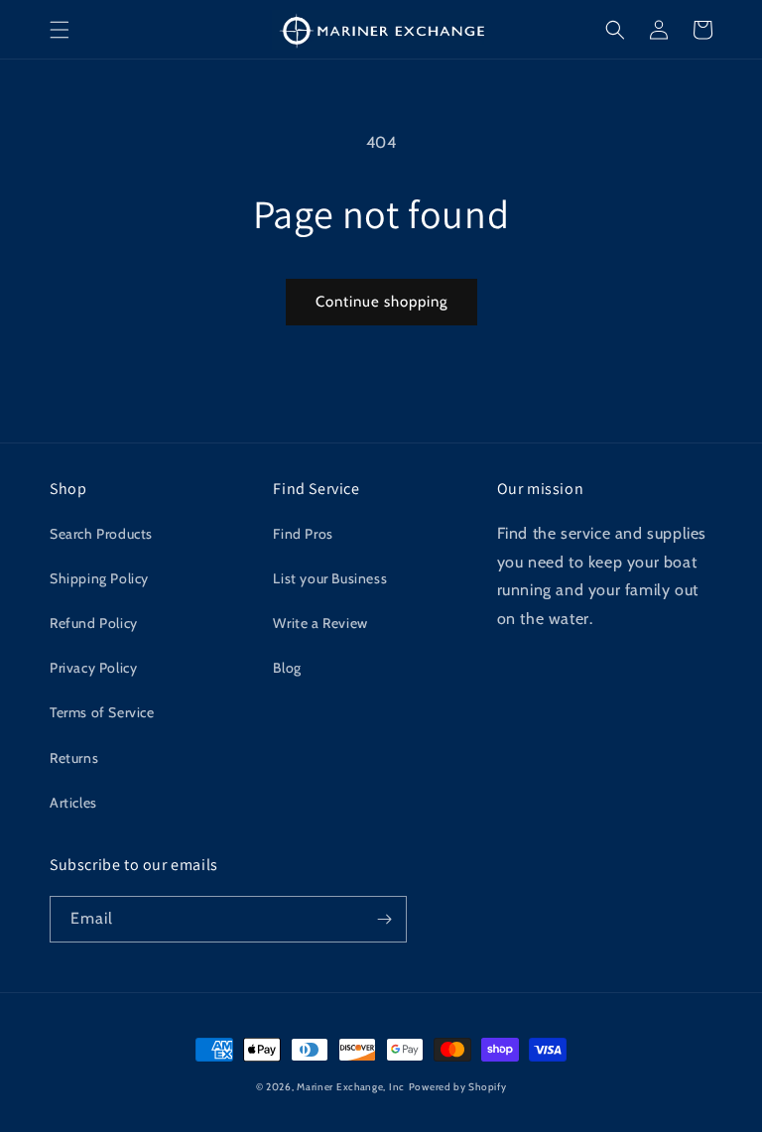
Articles (73, 803)
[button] (59, 30)
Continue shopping (381, 302)
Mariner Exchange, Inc (351, 1086)
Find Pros (302, 534)
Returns (74, 758)
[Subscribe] (384, 919)
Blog (287, 668)
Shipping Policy (99, 578)
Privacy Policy (93, 668)
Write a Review (320, 623)
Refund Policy (94, 623)
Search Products (101, 534)
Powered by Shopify (458, 1086)
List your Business (330, 578)
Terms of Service (102, 712)
